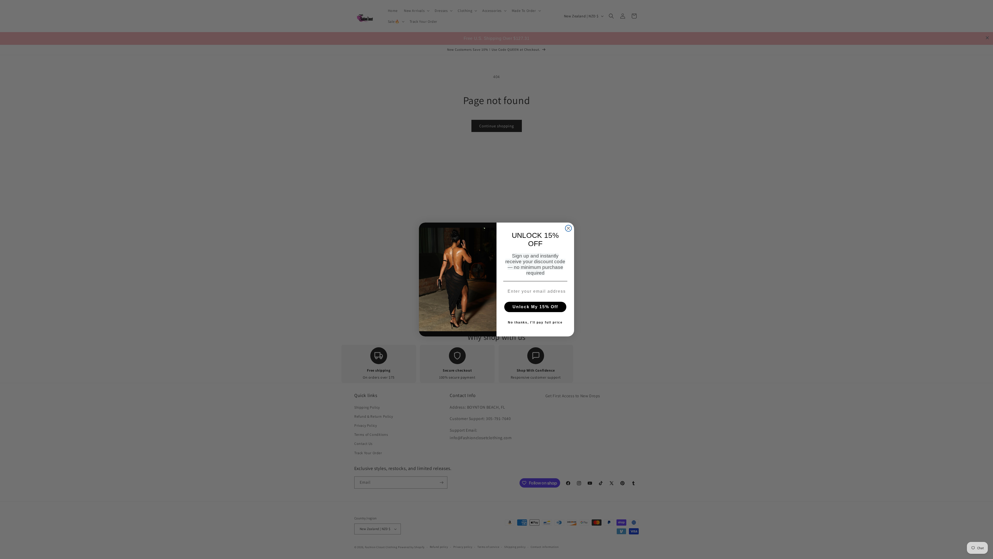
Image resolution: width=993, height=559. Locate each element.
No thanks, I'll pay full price (535, 322)
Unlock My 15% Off (535, 307)
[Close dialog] (568, 228)
